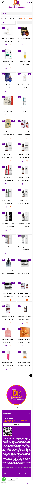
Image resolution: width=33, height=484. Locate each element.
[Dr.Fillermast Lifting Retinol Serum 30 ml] (8, 263)
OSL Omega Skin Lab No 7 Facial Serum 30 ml (8, 223)
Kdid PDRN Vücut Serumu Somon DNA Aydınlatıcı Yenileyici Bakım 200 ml (8, 362)
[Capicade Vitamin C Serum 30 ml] (24, 286)
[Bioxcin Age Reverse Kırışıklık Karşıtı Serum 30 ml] (8, 77)
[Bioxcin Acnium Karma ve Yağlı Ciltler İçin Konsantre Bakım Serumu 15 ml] (24, 100)
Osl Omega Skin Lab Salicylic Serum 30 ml (24, 177)
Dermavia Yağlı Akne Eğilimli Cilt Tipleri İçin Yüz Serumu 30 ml (8, 61)
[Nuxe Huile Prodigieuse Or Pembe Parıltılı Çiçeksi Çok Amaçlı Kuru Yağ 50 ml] (8, 332)
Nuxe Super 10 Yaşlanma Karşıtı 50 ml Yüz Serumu (8, 131)
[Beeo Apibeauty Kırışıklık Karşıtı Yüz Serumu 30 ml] (8, 31)
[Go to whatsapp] (4, 479)
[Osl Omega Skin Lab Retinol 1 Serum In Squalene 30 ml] (8, 170)
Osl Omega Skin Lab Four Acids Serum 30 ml (24, 200)
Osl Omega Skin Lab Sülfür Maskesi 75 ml (24, 247)
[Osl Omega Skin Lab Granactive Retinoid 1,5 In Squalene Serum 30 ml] (24, 147)
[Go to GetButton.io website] (3, 482)
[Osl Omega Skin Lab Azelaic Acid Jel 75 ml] (8, 239)
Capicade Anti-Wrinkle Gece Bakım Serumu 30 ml (8, 316)
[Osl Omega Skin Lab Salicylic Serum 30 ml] (24, 170)
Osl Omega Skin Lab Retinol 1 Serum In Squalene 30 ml (8, 177)
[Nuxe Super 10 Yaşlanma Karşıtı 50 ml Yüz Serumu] (8, 124)
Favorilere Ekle (6, 45)
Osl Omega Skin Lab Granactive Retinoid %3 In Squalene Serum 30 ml (8, 154)
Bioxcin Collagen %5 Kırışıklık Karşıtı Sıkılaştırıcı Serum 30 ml (24, 38)
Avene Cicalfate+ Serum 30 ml (24, 85)
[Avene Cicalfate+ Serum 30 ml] (24, 77)
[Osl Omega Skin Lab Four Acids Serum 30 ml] (24, 193)
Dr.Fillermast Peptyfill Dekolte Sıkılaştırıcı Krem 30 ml (8, 293)
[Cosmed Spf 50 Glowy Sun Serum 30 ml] (24, 54)
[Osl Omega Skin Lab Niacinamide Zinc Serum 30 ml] (8, 193)
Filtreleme (25, 23)
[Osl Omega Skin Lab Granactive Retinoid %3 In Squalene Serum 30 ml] (8, 147)
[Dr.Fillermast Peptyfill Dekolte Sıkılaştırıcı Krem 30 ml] (8, 286)
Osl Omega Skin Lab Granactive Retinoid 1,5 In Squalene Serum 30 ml (24, 154)
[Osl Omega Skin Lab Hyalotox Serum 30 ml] (24, 216)
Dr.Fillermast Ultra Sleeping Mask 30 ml (24, 270)
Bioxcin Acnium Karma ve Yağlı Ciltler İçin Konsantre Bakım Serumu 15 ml (24, 108)
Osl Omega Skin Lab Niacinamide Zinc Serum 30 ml (8, 200)
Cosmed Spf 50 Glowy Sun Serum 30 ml (24, 61)
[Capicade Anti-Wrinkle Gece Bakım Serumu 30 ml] (8, 309)
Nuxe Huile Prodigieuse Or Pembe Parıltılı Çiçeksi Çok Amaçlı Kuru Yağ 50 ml (8, 339)
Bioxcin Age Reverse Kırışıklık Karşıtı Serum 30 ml (8, 85)
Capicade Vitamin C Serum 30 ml (24, 293)
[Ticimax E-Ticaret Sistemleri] (16, 479)
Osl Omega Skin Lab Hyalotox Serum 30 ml (24, 223)
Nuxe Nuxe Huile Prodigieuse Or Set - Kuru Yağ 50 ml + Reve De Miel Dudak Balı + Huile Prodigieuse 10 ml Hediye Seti (24, 339)
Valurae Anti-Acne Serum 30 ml (8, 108)
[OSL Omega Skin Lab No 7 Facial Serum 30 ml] (8, 216)
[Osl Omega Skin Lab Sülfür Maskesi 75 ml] (24, 239)
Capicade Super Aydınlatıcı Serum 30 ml (24, 131)
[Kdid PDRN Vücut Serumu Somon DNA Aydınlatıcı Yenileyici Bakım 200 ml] (8, 355)
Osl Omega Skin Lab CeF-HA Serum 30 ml (24, 316)
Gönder (16, 424)
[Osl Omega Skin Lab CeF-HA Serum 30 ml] (24, 309)
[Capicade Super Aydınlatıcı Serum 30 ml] (24, 124)
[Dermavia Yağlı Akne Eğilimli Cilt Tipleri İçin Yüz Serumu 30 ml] (8, 54)
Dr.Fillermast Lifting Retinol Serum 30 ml (8, 270)
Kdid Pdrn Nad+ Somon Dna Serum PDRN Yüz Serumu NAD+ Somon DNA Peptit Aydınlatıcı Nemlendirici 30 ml (24, 362)
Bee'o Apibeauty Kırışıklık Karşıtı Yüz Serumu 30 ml (8, 38)
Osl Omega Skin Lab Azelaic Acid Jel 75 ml (8, 247)
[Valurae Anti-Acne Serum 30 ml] (8, 100)
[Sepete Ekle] (10, 45)
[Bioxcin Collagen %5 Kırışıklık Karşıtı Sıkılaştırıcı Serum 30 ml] (24, 31)
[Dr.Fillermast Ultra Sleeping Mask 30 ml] (24, 263)
